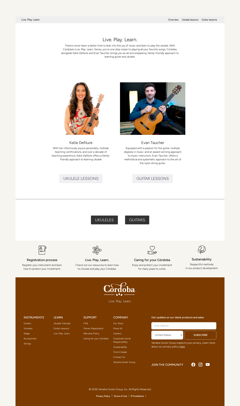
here (182, 346)
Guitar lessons (209, 19)
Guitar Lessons (61, 328)
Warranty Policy (91, 333)
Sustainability (120, 347)
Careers (117, 333)
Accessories (30, 338)
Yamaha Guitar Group (124, 362)
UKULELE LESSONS (80, 178)
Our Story (118, 323)
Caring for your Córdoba (95, 338)
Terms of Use (120, 396)
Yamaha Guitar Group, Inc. (113, 389)
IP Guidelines (137, 396)
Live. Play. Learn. (62, 333)
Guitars (27, 323)
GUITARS (137, 220)
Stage (27, 333)
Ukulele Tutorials (62, 323)
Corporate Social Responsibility (122, 340)
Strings (27, 343)
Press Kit (117, 328)
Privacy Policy (103, 396)
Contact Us (119, 357)
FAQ (85, 323)
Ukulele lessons (190, 19)
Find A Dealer (120, 352)
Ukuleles (28, 328)
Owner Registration (93, 328)
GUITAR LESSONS (152, 178)
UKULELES (104, 220)
